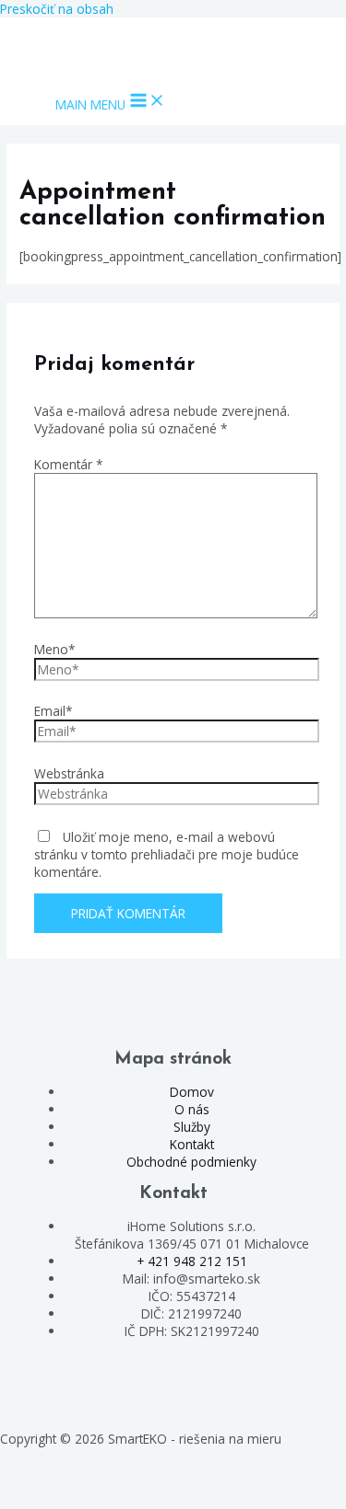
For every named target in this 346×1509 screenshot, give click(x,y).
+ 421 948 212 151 (192, 1261)
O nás (191, 1109)
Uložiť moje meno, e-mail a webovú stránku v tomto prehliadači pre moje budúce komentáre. (166, 854)
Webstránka (69, 773)
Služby (191, 1126)
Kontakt (192, 1144)
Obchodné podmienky (191, 1161)
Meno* (55, 649)
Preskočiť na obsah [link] (56, 8)
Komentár (68, 464)
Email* (53, 711)
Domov (192, 1091)
